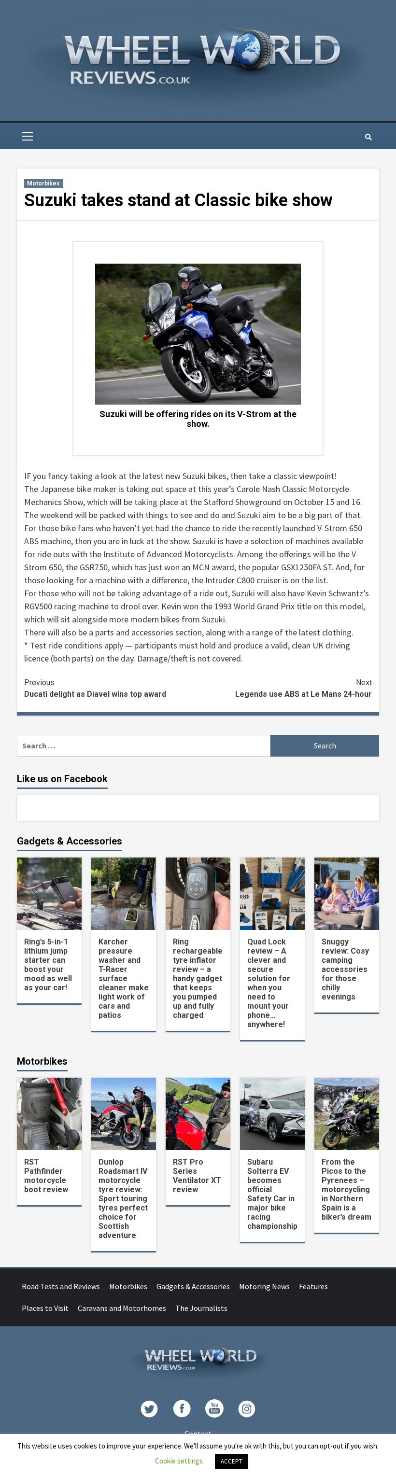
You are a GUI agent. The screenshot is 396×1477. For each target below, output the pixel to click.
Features (313, 1286)
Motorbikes (43, 183)
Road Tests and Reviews (61, 1286)
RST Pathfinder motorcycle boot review (46, 1175)
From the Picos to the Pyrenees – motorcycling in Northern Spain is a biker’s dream (346, 1189)
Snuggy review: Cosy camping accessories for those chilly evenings (345, 969)
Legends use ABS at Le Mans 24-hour (303, 688)
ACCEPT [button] (231, 1461)
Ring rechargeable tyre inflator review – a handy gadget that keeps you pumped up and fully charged (198, 978)
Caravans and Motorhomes (122, 1308)
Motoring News (264, 1286)
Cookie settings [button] (179, 1460)
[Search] (368, 137)
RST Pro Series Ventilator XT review (197, 1175)
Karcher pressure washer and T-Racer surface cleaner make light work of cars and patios (124, 978)
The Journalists (201, 1308)
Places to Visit (45, 1308)
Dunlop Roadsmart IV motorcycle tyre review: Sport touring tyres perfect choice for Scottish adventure (123, 1198)
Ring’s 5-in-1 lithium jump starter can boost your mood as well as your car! (48, 964)
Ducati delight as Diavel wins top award (95, 688)
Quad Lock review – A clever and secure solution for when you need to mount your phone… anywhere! (268, 983)
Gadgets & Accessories (193, 1286)
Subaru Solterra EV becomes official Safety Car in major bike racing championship (272, 1194)
